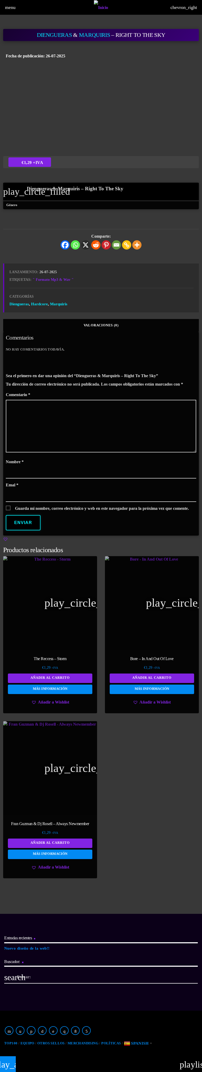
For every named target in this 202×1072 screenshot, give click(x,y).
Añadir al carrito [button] (50, 678)
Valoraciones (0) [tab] (101, 325)
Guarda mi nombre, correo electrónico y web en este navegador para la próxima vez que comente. (102, 508)
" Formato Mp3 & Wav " (53, 279)
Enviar (23, 522)
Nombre (15, 462)
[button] (5, 539)
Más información (50, 689)
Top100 (10, 1043)
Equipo (27, 1043)
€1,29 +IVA (32, 162)
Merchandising (83, 1043)
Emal (12, 485)
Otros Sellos (51, 1043)
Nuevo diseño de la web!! (27, 948)
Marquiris (94, 35)
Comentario (18, 394)
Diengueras (54, 35)
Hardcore (39, 304)
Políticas (111, 1043)
